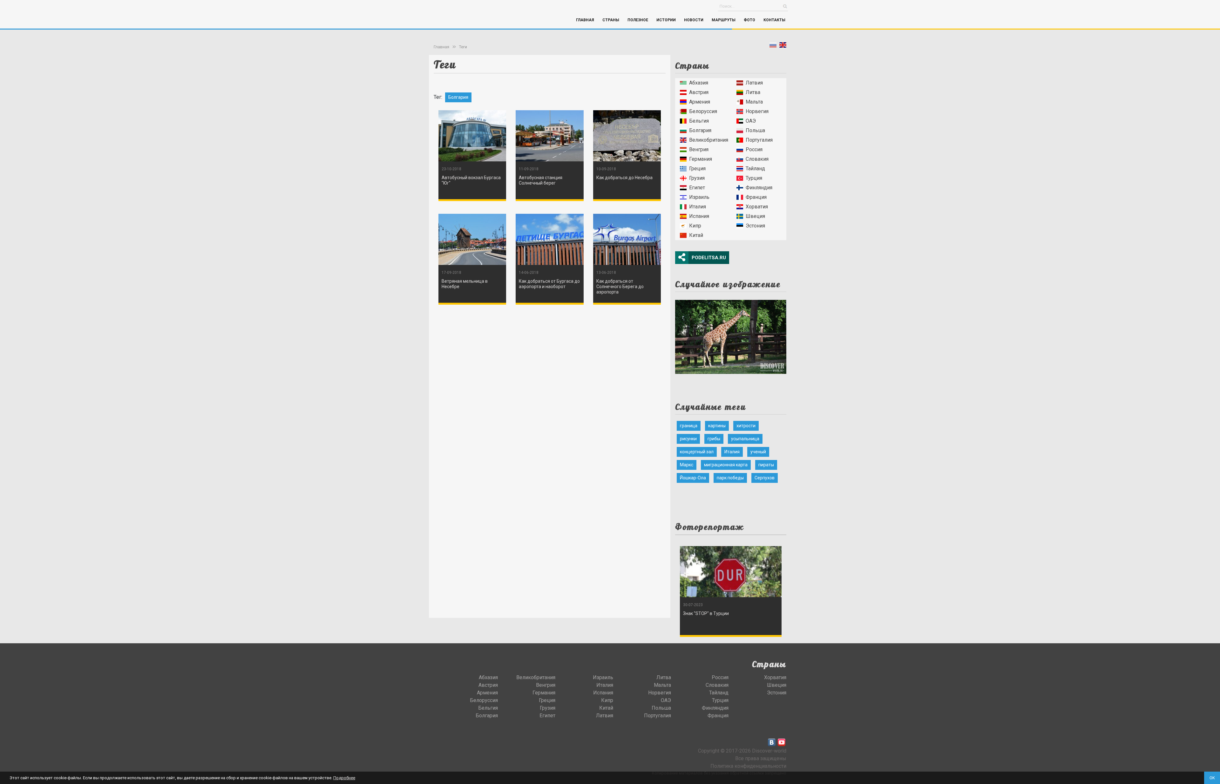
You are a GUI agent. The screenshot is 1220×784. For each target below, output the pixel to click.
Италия (697, 207)
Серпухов (765, 477)
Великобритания (708, 140)
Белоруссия (703, 111)
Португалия (759, 140)
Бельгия (699, 121)
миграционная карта (726, 464)
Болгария (700, 130)
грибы (714, 438)
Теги (463, 46)
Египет (697, 188)
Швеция (755, 216)
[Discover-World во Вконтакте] (772, 742)
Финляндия (759, 188)
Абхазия (698, 83)
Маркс (686, 464)
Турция (754, 178)
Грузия (697, 178)
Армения (699, 102)
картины (717, 425)
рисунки (688, 438)
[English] (782, 46)
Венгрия (698, 149)
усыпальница (745, 438)
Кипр (695, 226)
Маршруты (723, 20)
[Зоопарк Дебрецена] (730, 335)
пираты (766, 464)
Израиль (699, 197)
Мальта (754, 102)
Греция (697, 169)
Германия (700, 159)
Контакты (774, 20)
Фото (749, 20)
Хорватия (757, 207)
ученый (758, 451)
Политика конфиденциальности (748, 766)
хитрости (746, 425)
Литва (753, 92)
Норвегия (757, 111)
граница (688, 425)
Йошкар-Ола (693, 477)
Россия (754, 149)
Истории (666, 20)
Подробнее (344, 777)
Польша (755, 130)
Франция (756, 197)
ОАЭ (751, 121)
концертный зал (697, 451)
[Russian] (772, 46)
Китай (696, 235)
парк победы (730, 477)
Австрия (698, 92)
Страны (610, 20)
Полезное (637, 20)
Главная (585, 20)
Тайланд (755, 169)
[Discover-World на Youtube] (781, 742)
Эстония (755, 226)
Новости (693, 20)
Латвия (754, 83)
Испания (699, 216)
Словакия (757, 159)
